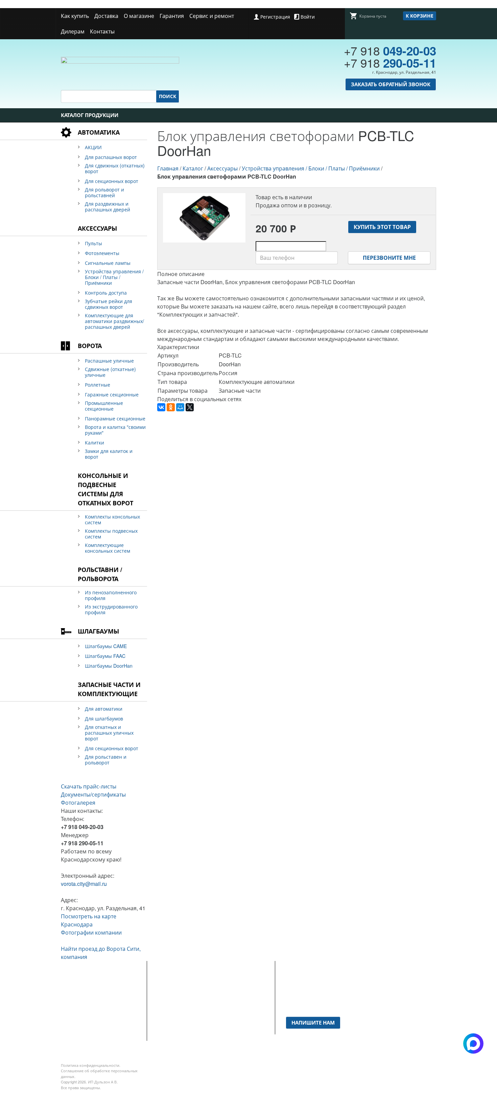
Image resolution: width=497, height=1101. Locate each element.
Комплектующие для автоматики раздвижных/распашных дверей (114, 321)
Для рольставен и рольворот (105, 759)
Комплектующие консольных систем (107, 548)
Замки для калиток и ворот (109, 454)
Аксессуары (97, 228)
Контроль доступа (106, 293)
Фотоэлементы (102, 253)
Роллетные (97, 385)
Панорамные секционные (115, 418)
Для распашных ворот (111, 157)
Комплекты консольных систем (112, 519)
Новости (168, 996)
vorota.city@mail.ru (84, 884)
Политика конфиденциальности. (90, 1065)
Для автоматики (103, 709)
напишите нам (313, 1022)
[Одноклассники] (171, 407)
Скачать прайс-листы (88, 786)
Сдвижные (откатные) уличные (110, 372)
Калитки (94, 442)
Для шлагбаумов (104, 718)
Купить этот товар (382, 227)
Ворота (90, 345)
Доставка (106, 16)
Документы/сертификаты (93, 794)
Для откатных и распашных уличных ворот (109, 732)
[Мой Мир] (180, 407)
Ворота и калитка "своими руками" (115, 430)
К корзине (419, 15)
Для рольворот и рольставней (104, 192)
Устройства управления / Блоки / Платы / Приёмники (114, 277)
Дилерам (73, 31)
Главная (168, 168)
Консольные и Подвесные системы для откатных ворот (105, 489)
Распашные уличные (109, 361)
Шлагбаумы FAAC (105, 656)
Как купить (75, 16)
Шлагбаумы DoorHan (109, 666)
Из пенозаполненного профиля (111, 595)
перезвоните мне (389, 257)
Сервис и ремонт (211, 16)
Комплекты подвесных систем (111, 534)
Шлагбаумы (98, 631)
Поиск (167, 96)
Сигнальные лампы (108, 263)
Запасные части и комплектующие (109, 689)
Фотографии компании (91, 932)
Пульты (93, 243)
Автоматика (99, 132)
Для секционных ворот (111, 181)
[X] (190, 407)
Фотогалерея (78, 802)
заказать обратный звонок (390, 84)
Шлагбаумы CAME (106, 646)
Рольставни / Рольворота (100, 574)
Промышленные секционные (104, 406)
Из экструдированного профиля (111, 609)
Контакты (102, 31)
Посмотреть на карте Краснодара (88, 920)
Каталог (193, 168)
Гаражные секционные (112, 394)
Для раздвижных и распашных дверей (107, 206)
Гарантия (172, 16)
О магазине (139, 16)
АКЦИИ (93, 147)
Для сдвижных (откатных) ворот (115, 168)
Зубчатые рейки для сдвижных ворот (108, 304)
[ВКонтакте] (161, 407)
